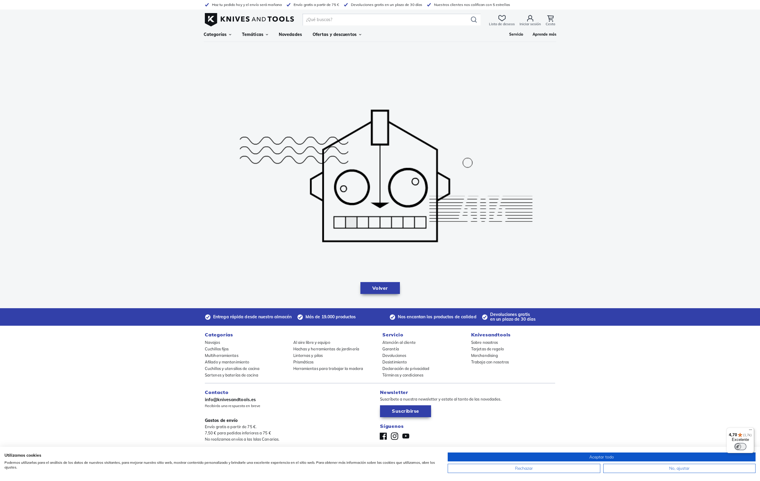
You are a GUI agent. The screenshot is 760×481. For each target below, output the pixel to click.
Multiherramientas (221, 355)
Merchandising (484, 355)
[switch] (740, 446)
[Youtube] (405, 436)
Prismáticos (303, 362)
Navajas (212, 342)
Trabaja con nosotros (490, 362)
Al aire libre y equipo (311, 342)
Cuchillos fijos (217, 348)
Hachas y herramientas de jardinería (326, 348)
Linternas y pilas (308, 355)
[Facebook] (383, 436)
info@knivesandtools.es (230, 399)
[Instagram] (394, 436)
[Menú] (750, 431)
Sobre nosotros (484, 342)
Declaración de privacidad (406, 368)
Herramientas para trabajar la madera (328, 368)
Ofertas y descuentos (335, 34)
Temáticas (252, 34)
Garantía (390, 348)
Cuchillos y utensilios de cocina (232, 368)
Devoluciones (394, 355)
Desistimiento (394, 362)
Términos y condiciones (402, 375)
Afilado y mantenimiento (227, 362)
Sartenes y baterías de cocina (231, 375)
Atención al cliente (399, 342)
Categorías (215, 34)
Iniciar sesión (530, 24)
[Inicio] (249, 18)
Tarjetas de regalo (487, 348)
